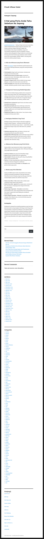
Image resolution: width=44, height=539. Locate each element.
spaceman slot (9, 460)
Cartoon (7, 349)
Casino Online (7, 503)
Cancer (7, 346)
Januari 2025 (8, 301)
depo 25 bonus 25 (8, 522)
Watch (7, 478)
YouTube (8, 481)
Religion (7, 450)
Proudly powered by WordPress (18, 535)
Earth (7, 370)
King (7, 403)
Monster (7, 413)
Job (6, 400)
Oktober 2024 (9, 306)
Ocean (7, 427)
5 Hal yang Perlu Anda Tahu (24, 220)
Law (6, 406)
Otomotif (8, 430)
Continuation (9, 361)
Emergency (8, 372)
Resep (7, 452)
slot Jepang (10, 65)
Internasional (9, 392)
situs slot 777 (7, 519)
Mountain (8, 414)
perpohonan (8, 434)
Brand (7, 343)
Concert (7, 359)
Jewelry (7, 398)
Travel (7, 471)
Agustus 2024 (9, 309)
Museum (8, 418)
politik (7, 442)
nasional (7, 424)
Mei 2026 (8, 282)
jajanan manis (9, 395)
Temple (7, 468)
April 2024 (8, 316)
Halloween (8, 383)
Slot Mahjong (7, 513)
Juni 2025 (8, 293)
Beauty (7, 338)
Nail (6, 421)
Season (7, 455)
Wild (7, 479)
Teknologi (8, 466)
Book (7, 341)
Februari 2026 (9, 283)
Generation (8, 380)
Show (7, 458)
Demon (7, 366)
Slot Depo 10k (7, 500)
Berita (7, 340)
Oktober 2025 (9, 290)
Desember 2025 (9, 287)
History (7, 388)
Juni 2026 (8, 280)
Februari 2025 (9, 300)
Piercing (7, 435)
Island (7, 393)
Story (7, 463)
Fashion (7, 374)
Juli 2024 (8, 311)
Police (7, 440)
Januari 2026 (8, 285)
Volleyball (8, 474)
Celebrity (8, 353)
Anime (7, 335)
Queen (7, 448)
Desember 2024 (9, 303)
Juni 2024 (8, 313)
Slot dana (6, 506)
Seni (7, 456)
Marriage (8, 409)
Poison (7, 439)
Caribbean (8, 348)
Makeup (7, 408)
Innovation (8, 390)
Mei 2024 (8, 314)
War (6, 476)
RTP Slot (6, 496)
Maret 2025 (8, 298)
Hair (7, 382)
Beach (7, 336)
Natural (7, 426)
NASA (7, 422)
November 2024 (9, 305)
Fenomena (8, 375)
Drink (7, 369)
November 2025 (9, 288)
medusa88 (6, 529)
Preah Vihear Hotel (12, 7)
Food (7, 377)
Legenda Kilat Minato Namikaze (13, 255)
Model (7, 411)
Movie (7, 416)
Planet (7, 437)
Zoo (6, 482)
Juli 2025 (8, 292)
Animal (7, 333)
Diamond (8, 367)
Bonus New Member (9, 516)
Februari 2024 (9, 319)
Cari (5, 229)
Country (7, 362)
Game (7, 379)
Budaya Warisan (9, 345)
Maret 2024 (8, 318)
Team (7, 465)
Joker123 (6, 509)
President (8, 443)
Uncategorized (15, 220)
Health (7, 385)
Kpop (7, 405)
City (6, 358)
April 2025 (8, 296)
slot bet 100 (7, 493)
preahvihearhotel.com (9, 45)
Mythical (8, 419)
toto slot (6, 526)
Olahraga (8, 429)
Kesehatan (8, 401)
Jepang (10, 220)
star (6, 461)
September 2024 (9, 308)
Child (7, 356)
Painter (7, 432)
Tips (7, 469)
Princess (7, 447)
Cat (6, 351)
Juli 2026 (8, 279)
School (7, 453)
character (8, 354)
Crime (7, 364)
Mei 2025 (8, 295)
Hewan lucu (8, 387)
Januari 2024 (8, 321)
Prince (7, 445)
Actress (7, 332)
